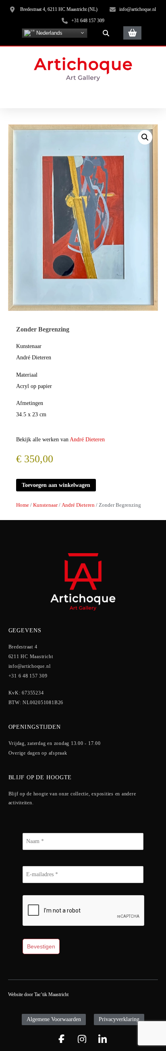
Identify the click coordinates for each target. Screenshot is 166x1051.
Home (22, 505)
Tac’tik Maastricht (51, 994)
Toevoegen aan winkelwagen (56, 485)
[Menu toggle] (83, 96)
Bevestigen (41, 946)
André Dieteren (87, 439)
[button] (106, 33)
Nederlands (48, 32)
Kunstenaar (45, 505)
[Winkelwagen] (132, 33)
